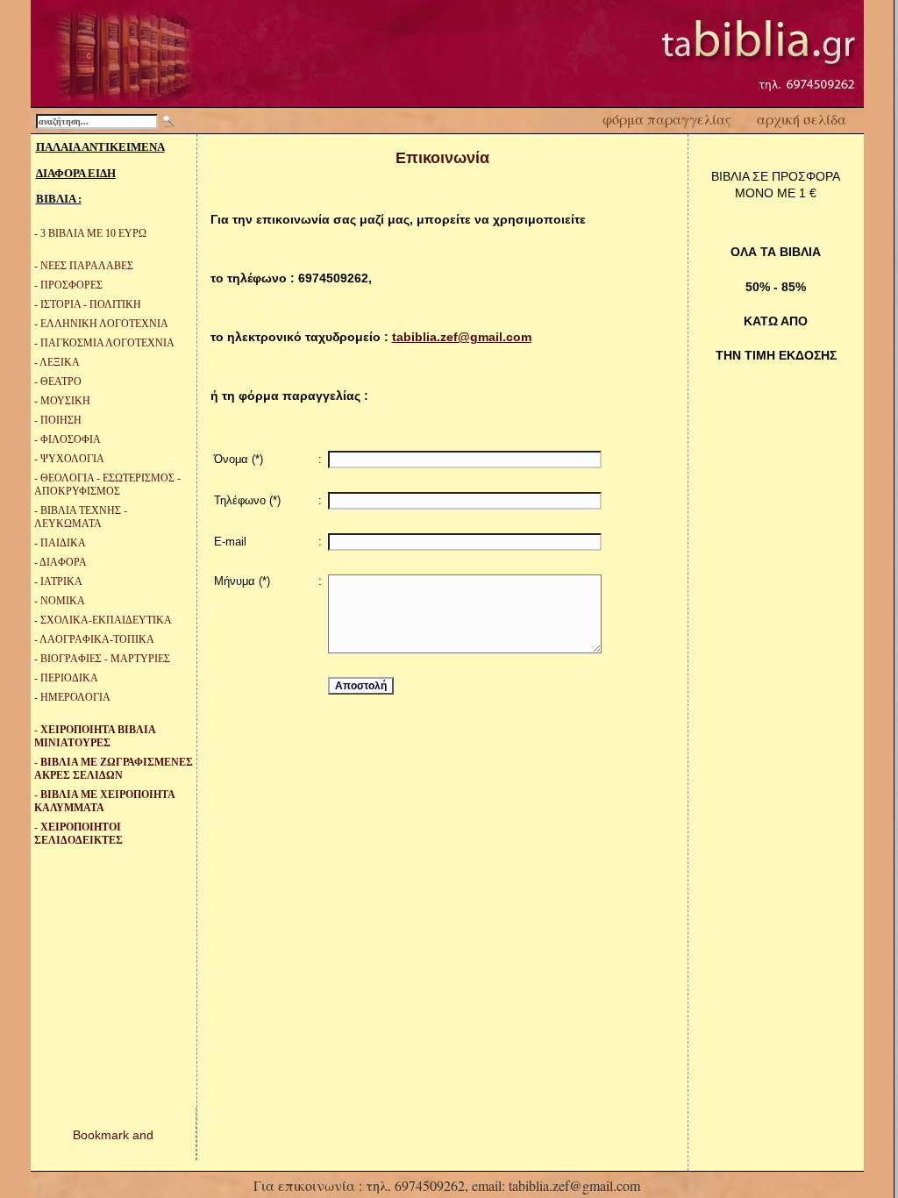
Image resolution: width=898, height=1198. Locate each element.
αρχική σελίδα (801, 119)
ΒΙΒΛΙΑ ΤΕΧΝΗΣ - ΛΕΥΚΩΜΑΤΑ (80, 517)
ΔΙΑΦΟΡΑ (63, 562)
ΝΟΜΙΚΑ (62, 601)
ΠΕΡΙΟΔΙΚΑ (69, 678)
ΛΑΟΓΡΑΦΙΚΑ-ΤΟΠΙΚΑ (96, 639)
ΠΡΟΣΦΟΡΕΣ (71, 285)
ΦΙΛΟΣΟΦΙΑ (70, 439)
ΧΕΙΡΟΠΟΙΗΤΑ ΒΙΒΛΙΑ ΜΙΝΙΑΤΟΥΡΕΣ (94, 736)
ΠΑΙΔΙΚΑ (63, 543)
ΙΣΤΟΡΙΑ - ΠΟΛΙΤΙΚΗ (90, 304)
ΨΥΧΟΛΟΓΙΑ (72, 459)
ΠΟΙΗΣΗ (61, 420)
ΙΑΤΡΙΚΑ (61, 581)
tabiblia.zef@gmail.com (461, 337)
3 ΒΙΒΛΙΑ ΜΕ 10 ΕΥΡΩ (93, 233)
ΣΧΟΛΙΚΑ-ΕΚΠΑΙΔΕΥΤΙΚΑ (106, 620)
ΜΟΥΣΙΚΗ (65, 401)
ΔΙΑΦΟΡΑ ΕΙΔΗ (76, 173)
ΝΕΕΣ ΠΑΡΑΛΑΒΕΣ (86, 266)
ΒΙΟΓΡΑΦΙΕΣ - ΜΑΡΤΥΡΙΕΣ (105, 658)
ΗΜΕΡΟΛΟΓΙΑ (75, 697)
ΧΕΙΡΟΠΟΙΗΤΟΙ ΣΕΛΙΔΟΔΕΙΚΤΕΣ (78, 833)
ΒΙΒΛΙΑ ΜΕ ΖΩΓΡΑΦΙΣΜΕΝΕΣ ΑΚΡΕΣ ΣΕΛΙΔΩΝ (113, 768)
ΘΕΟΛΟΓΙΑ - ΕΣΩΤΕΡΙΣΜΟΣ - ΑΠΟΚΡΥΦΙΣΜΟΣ (107, 484)
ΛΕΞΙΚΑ (59, 362)
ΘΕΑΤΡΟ (61, 381)
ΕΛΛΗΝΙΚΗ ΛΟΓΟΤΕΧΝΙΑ (104, 323)
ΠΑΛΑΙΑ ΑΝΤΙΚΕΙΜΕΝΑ (100, 146)
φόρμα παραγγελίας (666, 119)
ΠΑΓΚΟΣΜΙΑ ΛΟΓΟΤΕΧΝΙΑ (107, 343)
